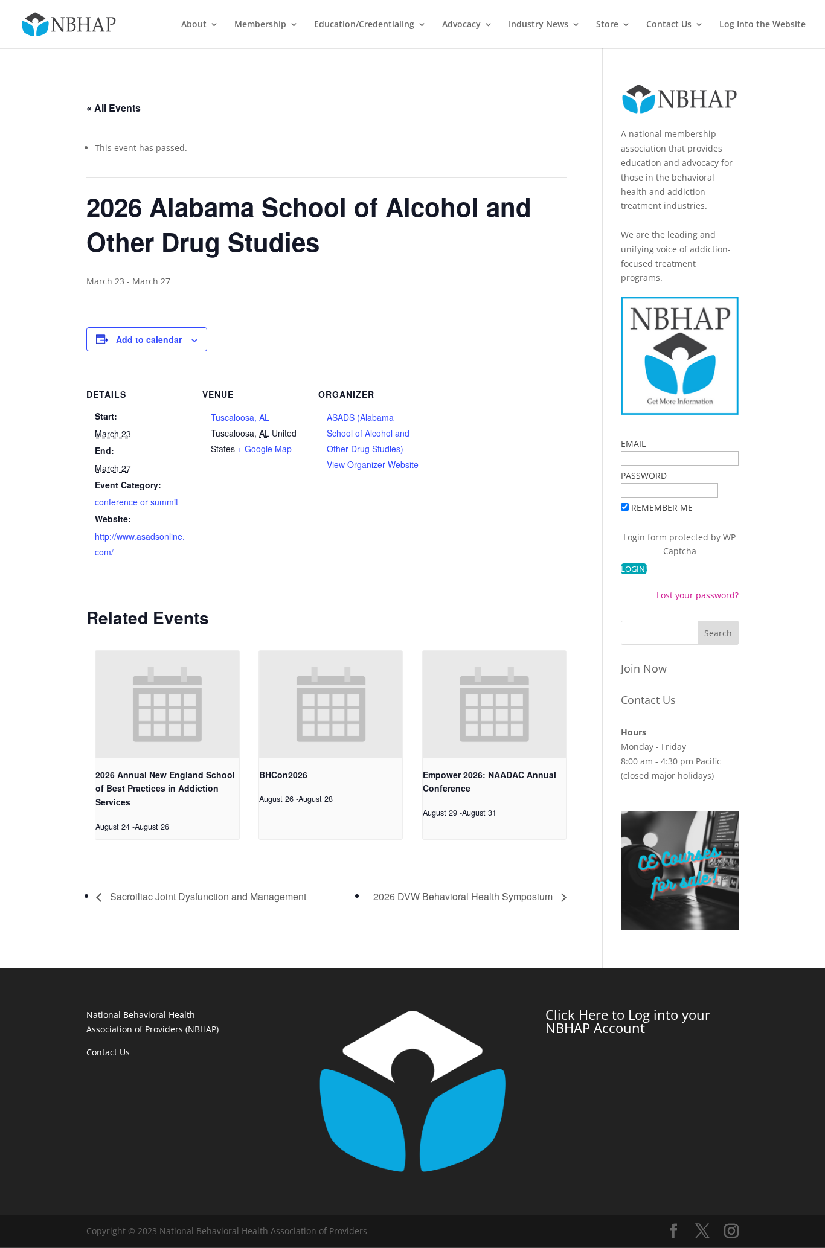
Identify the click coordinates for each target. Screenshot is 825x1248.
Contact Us (669, 25)
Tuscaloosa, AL (240, 417)
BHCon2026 (283, 775)
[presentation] (167, 704)
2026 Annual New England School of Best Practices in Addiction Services (165, 788)
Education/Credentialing (364, 25)
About (194, 25)
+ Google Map (264, 449)
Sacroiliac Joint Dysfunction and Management (207, 896)
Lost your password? (697, 595)
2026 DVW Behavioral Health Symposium (464, 896)
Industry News (538, 25)
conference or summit (136, 502)
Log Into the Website (762, 25)
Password (644, 475)
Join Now (644, 668)
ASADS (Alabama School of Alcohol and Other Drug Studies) (368, 433)
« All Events (113, 108)
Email (633, 443)
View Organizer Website (373, 464)
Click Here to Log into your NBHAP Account (627, 1021)
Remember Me (662, 507)
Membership (260, 25)
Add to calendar (149, 339)
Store (607, 25)
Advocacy (461, 25)
